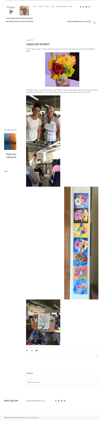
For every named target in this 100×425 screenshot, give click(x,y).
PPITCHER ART (11, 400)
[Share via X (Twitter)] (32, 350)
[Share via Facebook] (27, 350)
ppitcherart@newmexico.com (35, 401)
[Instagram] (86, 7)
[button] (95, 22)
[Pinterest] (83, 7)
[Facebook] (81, 7)
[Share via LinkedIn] (37, 350)
